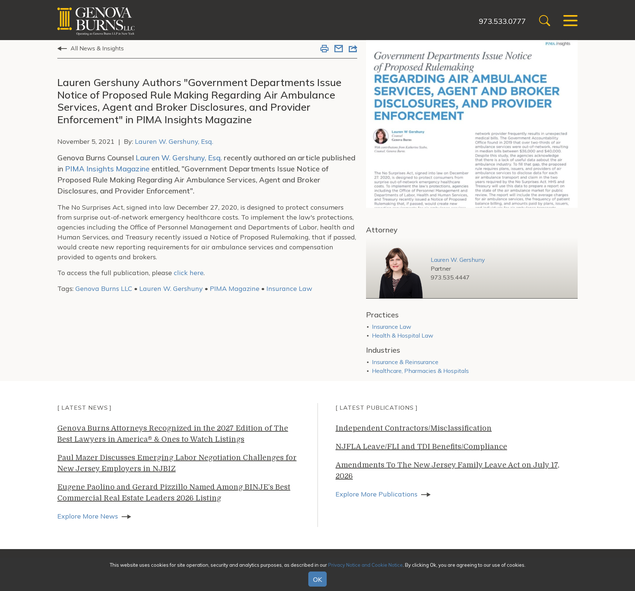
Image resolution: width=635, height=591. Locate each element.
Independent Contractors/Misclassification (414, 428)
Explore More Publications (376, 494)
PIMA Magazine (234, 288)
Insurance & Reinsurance (405, 362)
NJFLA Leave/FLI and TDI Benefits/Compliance (421, 446)
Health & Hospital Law (402, 335)
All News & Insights (97, 48)
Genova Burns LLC (103, 288)
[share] (353, 49)
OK (317, 579)
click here (189, 272)
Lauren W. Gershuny (171, 288)
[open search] (544, 21)
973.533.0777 (502, 21)
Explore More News (87, 516)
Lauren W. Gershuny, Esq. (174, 141)
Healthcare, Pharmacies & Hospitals (420, 370)
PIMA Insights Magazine (107, 168)
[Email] (338, 49)
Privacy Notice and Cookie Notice (365, 565)
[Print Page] (324, 49)
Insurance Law (289, 288)
